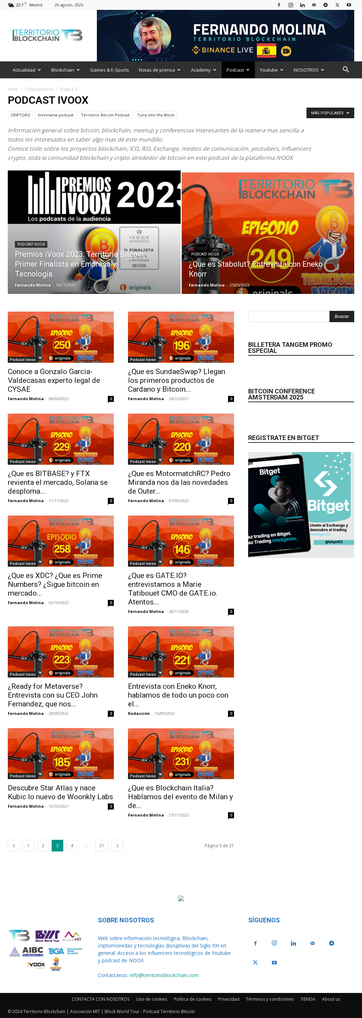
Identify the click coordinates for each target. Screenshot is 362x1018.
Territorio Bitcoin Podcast (105, 115)
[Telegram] (325, 5)
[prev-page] (14, 845)
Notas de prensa (157, 70)
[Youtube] (349, 5)
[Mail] (314, 5)
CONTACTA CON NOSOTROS (100, 999)
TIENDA (307, 999)
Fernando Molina (33, 285)
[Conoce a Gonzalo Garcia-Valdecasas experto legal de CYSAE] (61, 337)
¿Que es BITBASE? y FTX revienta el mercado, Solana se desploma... (58, 482)
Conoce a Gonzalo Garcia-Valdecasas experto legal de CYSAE (54, 380)
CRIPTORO (20, 115)
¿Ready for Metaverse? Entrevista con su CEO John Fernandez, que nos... (53, 695)
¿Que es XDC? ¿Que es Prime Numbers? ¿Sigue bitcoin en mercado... (55, 584)
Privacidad (228, 999)
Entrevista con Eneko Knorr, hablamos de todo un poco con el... (178, 695)
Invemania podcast (56, 115)
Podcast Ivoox (39, 89)
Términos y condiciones (270, 999)
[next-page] (117, 845)
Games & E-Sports (109, 70)
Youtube (269, 70)
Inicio (13, 89)
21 (101, 846)
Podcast (235, 70)
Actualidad (24, 70)
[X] (337, 5)
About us (331, 999)
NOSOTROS (306, 70)
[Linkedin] (302, 5)
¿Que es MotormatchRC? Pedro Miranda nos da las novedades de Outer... (179, 482)
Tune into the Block (155, 115)
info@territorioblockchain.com (164, 975)
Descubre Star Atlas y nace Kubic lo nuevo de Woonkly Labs (60, 792)
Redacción (139, 713)
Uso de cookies (151, 999)
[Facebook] (279, 5)
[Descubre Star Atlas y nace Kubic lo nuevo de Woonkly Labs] (61, 753)
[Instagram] (290, 5)
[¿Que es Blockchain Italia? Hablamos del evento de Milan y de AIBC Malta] (181, 753)
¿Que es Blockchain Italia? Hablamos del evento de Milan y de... (180, 797)
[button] (345, 70)
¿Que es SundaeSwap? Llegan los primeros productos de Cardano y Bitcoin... (176, 380)
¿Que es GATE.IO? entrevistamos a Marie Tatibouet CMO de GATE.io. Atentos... (173, 588)
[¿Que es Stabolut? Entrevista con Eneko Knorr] (268, 245)
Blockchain (62, 70)
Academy (201, 70)
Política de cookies (192, 999)
